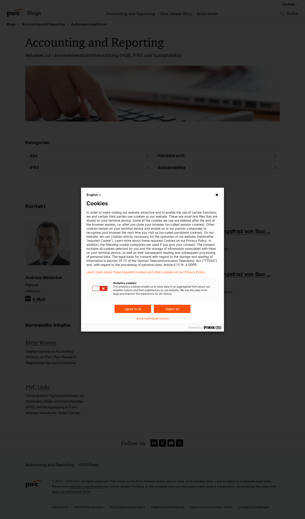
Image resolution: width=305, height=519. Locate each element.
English (92, 195)
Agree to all (133, 309)
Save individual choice (152, 318)
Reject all (172, 309)
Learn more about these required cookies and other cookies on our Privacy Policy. (146, 272)
